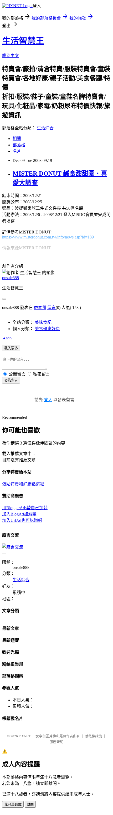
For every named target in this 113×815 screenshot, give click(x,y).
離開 (30, 805)
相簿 (17, 138)
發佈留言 (11, 380)
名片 (17, 151)
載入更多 (11, 348)
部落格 (19, 145)
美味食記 (43, 322)
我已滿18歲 (13, 805)
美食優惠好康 (47, 328)
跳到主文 (10, 55)
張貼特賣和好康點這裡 (23, 484)
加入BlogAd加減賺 (19, 514)
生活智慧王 (23, 41)
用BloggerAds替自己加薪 (25, 507)
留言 (51, 307)
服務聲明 (56, 742)
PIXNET (24, 736)
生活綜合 (45, 128)
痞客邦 (40, 307)
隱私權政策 (93, 736)
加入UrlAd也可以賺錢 (22, 520)
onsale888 (10, 277)
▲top (7, 338)
